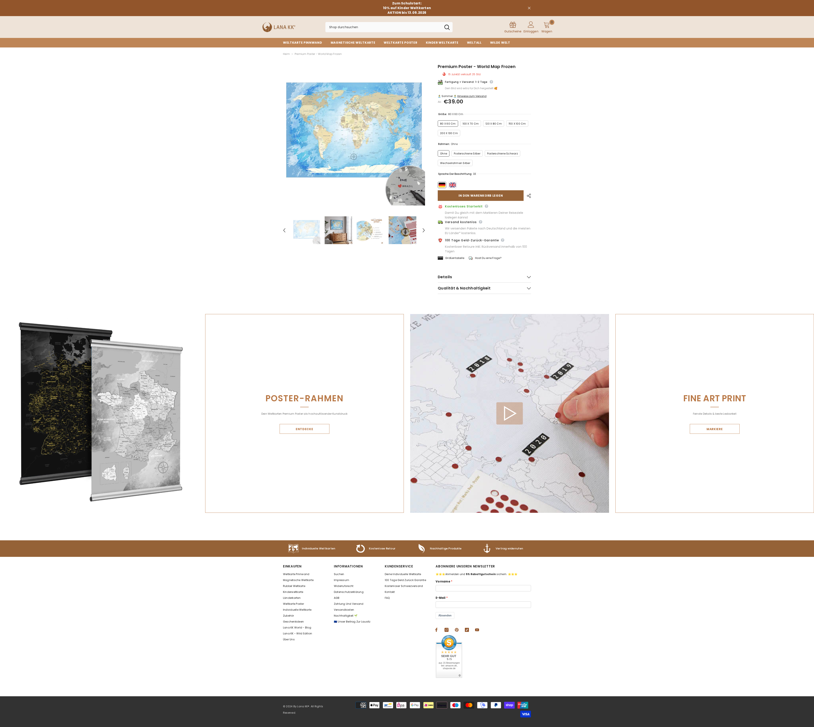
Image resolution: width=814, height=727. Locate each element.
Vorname (443, 582)
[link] (438, 548)
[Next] (424, 230)
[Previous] (284, 230)
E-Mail (441, 598)
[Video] (509, 413)
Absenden (445, 615)
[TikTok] (466, 629)
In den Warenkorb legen (481, 195)
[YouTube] (477, 629)
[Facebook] (436, 629)
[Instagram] (446, 629)
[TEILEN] (527, 196)
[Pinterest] (456, 629)
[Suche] (389, 27)
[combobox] (383, 27)
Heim (286, 54)
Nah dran (529, 8)
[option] (354, 134)
